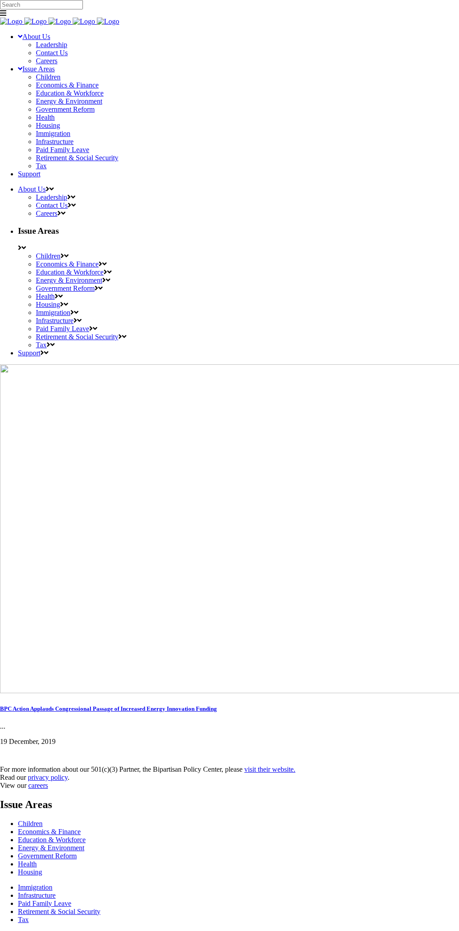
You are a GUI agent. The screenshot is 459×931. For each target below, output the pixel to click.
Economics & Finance (49, 831)
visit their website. (269, 769)
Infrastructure (37, 895)
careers (38, 785)
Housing (30, 872)
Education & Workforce (52, 840)
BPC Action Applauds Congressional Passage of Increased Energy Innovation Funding (108, 708)
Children (30, 823)
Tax (23, 919)
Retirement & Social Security (59, 911)
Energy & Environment (51, 848)
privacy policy (48, 777)
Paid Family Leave (44, 903)
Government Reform (47, 856)
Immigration (35, 887)
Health (27, 864)
